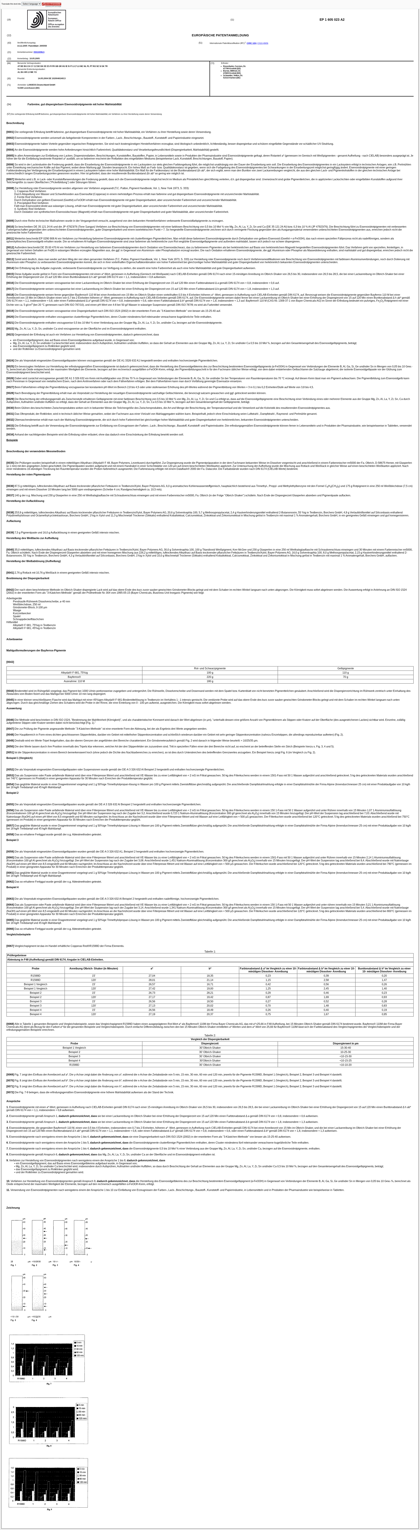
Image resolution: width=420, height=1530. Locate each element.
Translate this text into (11, 4)
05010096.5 (39, 52)
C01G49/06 (262, 43)
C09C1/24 (251, 43)
